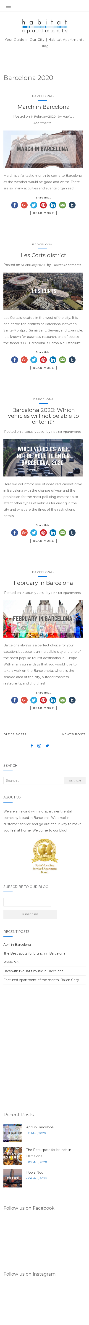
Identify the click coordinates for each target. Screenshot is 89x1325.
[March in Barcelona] (43, 149)
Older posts (14, 734)
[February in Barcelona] (43, 619)
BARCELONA (42, 96)
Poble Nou (12, 962)
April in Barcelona (17, 945)
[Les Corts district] (43, 291)
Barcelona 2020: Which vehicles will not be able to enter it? (43, 416)
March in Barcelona (43, 107)
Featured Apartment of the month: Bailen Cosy (41, 980)
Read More (43, 213)
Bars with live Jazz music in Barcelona (33, 971)
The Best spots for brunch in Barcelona (34, 953)
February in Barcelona (43, 583)
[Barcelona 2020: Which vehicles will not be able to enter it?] (43, 458)
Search (75, 780)
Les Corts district (43, 255)
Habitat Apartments (66, 265)
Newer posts (74, 734)
